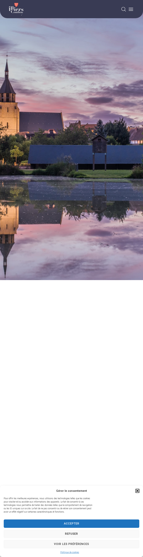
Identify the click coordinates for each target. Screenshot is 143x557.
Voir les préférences (71, 544)
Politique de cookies (69, 552)
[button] (137, 491)
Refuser (71, 533)
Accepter (71, 523)
